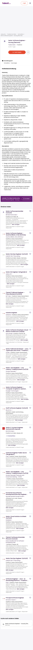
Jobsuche (3, 34)
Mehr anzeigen (15, 224)
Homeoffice (21, 34)
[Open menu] (30, 3)
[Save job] (28, 52)
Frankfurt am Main (11, 34)
